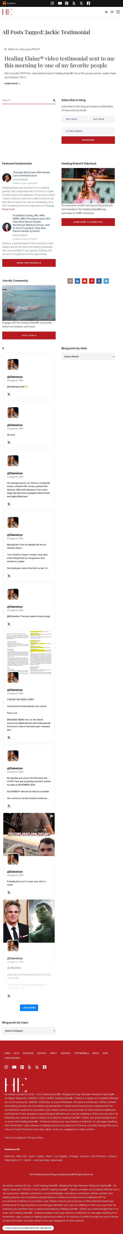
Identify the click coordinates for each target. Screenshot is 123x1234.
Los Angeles (61, 1156)
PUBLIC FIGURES (12, 1058)
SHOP (105, 1053)
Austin (31, 1156)
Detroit (27, 1160)
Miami (48, 1156)
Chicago (73, 1156)
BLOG (16, 1053)
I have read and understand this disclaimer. (28, 1228)
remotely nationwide (50, 1160)
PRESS (95, 1053)
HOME (7, 1053)
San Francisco (99, 1156)
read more (11, 83)
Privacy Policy (35, 1137)
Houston (85, 1156)
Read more (8, 209)
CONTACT (42, 1053)
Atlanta (112, 1156)
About (53, 1053)
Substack (11, 3)
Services (65, 1053)
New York (21, 1156)
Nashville (9, 1156)
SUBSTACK (28, 1053)
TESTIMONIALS (81, 1053)
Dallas (40, 1156)
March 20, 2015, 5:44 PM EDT (24, 49)
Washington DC (13, 1160)
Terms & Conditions (15, 1137)
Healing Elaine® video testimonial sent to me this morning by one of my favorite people (59, 62)
